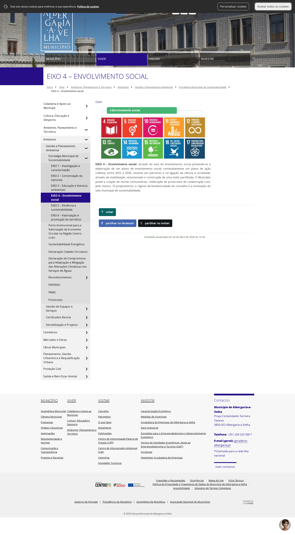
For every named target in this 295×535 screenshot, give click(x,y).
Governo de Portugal (86, 501)
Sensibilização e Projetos (62, 325)
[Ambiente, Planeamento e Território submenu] (86, 130)
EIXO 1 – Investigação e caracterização (65, 168)
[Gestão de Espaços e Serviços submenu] (86, 308)
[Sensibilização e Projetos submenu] (86, 325)
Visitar (154, 59)
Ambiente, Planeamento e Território (91, 87)
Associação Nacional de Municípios (190, 501)
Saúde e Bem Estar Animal (60, 376)
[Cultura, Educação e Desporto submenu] (86, 118)
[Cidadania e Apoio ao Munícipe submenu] (86, 106)
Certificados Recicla (58, 317)
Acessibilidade (181, 488)
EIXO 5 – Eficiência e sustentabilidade (63, 207)
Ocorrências (197, 480)
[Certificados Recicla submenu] (86, 317)
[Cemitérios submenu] (86, 332)
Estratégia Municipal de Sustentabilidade (202, 87)
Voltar (109, 212)
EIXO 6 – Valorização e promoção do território (66, 217)
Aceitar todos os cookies (273, 6)
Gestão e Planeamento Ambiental (154, 87)
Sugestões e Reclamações (170, 480)
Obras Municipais (54, 347)
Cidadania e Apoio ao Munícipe (57, 106)
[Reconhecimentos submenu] (86, 277)
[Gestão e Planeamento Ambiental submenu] (86, 148)
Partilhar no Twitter (157, 223)
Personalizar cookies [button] (233, 6)
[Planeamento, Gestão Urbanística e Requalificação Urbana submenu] (86, 358)
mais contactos (225, 467)
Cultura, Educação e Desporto (56, 118)
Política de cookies (88, 6)
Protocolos (55, 300)
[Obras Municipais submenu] (86, 347)
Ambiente (123, 87)
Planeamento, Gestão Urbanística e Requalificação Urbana (61, 358)
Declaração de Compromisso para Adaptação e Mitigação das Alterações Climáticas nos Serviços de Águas (67, 264)
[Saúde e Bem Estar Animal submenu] (86, 376)
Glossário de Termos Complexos (213, 488)
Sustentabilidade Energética (66, 244)
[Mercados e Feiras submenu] (86, 340)
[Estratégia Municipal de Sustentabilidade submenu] (86, 158)
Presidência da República (117, 501)
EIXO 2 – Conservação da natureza (66, 178)
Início (50, 87)
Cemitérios (50, 332)
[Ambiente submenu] (86, 139)
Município (53, 59)
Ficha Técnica (236, 480)
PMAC (52, 292)
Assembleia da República (150, 501)
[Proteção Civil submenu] (86, 369)
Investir (207, 59)
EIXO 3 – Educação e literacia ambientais (69, 188)
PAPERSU (54, 285)
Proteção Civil (52, 369)
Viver (102, 59)
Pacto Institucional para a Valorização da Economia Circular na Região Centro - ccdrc (65, 231)
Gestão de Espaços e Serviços (59, 308)
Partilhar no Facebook (120, 223)
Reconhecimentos (60, 277)
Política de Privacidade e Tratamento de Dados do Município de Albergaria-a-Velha (200, 484)
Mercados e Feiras (55, 340)
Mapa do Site (216, 480)
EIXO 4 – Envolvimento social (66, 198)
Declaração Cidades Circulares (68, 252)
